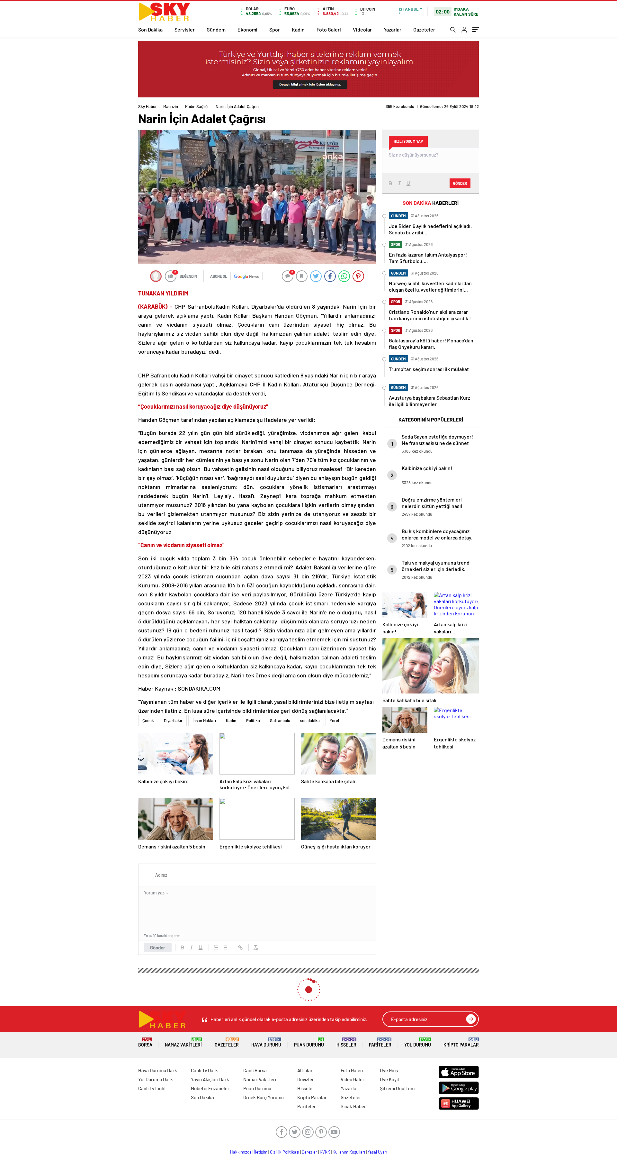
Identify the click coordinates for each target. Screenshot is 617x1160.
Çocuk (148, 720)
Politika (253, 720)
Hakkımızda (241, 1152)
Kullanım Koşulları (349, 1152)
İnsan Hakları (204, 720)
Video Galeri (353, 1079)
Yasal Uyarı (377, 1152)
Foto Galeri (329, 29)
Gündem (216, 29)
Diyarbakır (173, 720)
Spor (274, 29)
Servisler (184, 29)
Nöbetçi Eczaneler (210, 1088)
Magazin (170, 106)
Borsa (145, 1042)
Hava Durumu (266, 1042)
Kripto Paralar (461, 1042)
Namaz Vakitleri (183, 1042)
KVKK (325, 1152)
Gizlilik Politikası (284, 1152)
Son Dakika (150, 29)
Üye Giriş (389, 1070)
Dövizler (305, 1079)
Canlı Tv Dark (204, 1070)
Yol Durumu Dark (155, 1079)
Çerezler (309, 1152)
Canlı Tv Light (152, 1088)
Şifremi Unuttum (397, 1088)
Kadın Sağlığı (197, 106)
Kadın (298, 29)
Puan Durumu (309, 1042)
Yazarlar (392, 29)
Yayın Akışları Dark (210, 1079)
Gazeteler (424, 29)
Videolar (362, 29)
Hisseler (346, 1042)
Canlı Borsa (255, 1070)
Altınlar (305, 1070)
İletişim (260, 1152)
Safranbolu (280, 720)
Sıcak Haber (353, 1106)
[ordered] (215, 947)
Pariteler (380, 1042)
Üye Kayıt (389, 1079)
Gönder (157, 947)
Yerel (334, 720)
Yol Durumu (417, 1042)
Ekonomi (247, 29)
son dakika (310, 720)
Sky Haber (147, 106)
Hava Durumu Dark (157, 1070)
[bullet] (224, 947)
